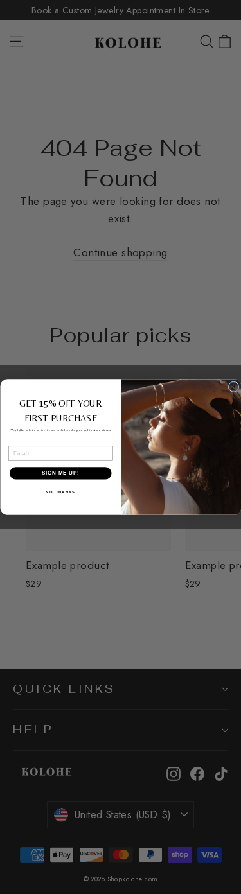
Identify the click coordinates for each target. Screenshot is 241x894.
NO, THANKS (60, 491)
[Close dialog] (233, 386)
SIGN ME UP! (60, 472)
